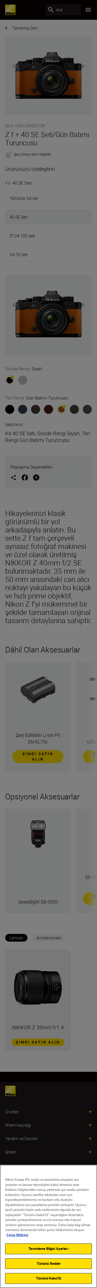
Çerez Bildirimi (17, 1235)
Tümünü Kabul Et (48, 1278)
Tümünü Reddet (49, 1263)
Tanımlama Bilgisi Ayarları (48, 1248)
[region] (48, 1226)
